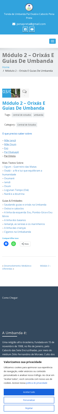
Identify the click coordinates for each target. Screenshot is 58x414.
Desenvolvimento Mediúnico (17, 265)
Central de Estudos (26, 124)
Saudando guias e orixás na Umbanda (25, 204)
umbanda (38, 114)
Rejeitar (29, 408)
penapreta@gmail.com (31, 24)
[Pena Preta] (29, 6)
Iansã (7, 182)
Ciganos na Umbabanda (17, 231)
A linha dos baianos (15, 220)
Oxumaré (9, 178)
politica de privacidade (36, 382)
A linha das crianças (15, 228)
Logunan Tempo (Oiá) (16, 190)
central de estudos (22, 114)
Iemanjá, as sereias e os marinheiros (24, 224)
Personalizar (29, 400)
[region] (29, 385)
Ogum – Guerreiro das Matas (20, 166)
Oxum (7, 186)
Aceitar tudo (29, 392)
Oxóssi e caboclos (14, 208)
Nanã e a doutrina (14, 194)
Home (5, 67)
